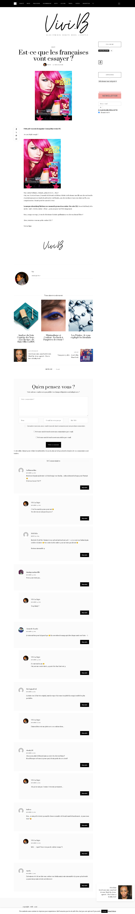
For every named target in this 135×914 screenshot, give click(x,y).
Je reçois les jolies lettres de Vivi (107, 110)
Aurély (28, 871)
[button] (17, 323)
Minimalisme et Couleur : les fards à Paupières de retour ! (26, 337)
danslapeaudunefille (33, 572)
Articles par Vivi (36, 275)
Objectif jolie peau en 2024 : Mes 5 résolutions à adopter (81, 337)
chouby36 (29, 750)
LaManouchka (31, 470)
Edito (56, 3)
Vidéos (78, 3)
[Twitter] (16, 132)
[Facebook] (16, 129)
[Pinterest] (16, 135)
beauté (58, 369)
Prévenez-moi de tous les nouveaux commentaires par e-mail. (54, 432)
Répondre (84, 487)
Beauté (21, 3)
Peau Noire (36, 3)
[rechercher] (93, 3)
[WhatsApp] (16, 139)
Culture (63, 3)
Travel (70, 3)
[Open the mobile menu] (119, 4)
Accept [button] (104, 911)
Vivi (50, 65)
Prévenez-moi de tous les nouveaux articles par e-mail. (54, 437)
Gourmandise (47, 3)
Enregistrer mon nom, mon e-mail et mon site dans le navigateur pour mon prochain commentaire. (56, 426)
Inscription (86, 3)
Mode (28, 3)
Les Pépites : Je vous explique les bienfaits (53, 336)
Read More (112, 911)
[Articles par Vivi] (45, 65)
